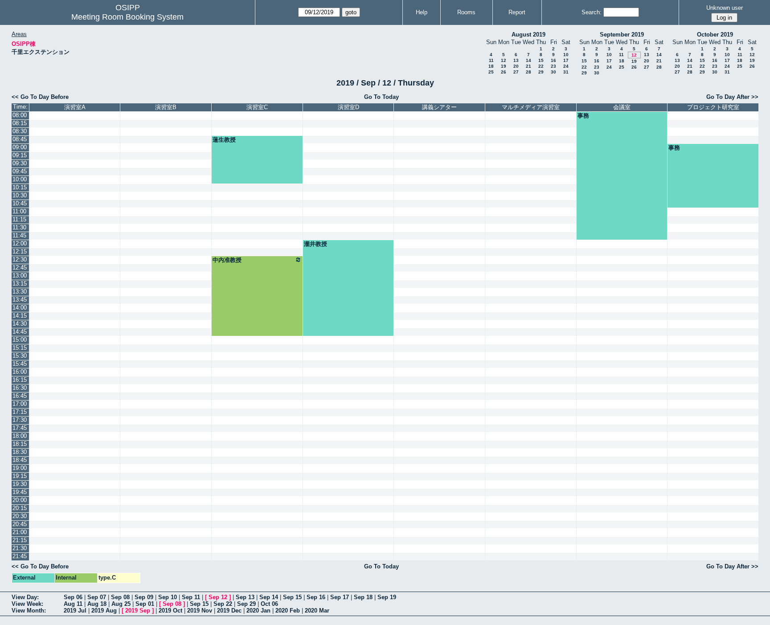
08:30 (19, 131)
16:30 (19, 387)
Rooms (466, 12)
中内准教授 (227, 260)
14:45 (19, 331)
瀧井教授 (315, 244)
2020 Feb (287, 610)
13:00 (19, 275)
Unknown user (724, 7)
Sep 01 (144, 603)
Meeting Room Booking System (127, 16)
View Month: (29, 610)
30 (553, 71)
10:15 (19, 187)
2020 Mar (317, 610)
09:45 (19, 171)
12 (503, 60)
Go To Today (381, 97)
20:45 (19, 524)
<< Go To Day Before (40, 97)
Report (516, 12)
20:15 (19, 508)
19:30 (19, 484)
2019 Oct (170, 610)
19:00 (19, 468)
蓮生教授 (224, 139)
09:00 (19, 147)
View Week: (27, 603)
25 (491, 71)
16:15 (19, 379)
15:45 (19, 363)
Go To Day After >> (732, 97)
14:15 (19, 315)
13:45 (19, 299)
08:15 (19, 123)
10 (566, 54)
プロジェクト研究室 (713, 107)
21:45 (19, 556)
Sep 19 (386, 597)
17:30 (19, 420)
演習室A (75, 107)
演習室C (257, 107)
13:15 (19, 283)
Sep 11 (191, 597)
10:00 (19, 179)
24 (566, 66)
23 (553, 66)
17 (566, 60)
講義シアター (439, 107)
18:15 (19, 444)
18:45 (19, 460)
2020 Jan (258, 610)
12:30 (19, 259)
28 (528, 71)
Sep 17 (339, 597)
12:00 (19, 243)
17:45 (19, 428)
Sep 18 (363, 597)
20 (516, 66)
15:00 (19, 339)
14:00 (19, 307)
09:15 (19, 155)
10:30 (19, 195)
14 (528, 60)
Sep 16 (316, 597)
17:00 (19, 403)
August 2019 (528, 34)
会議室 (622, 107)
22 (541, 66)
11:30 (19, 227)
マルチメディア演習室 (531, 107)
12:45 (19, 267)
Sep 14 (268, 597)
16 (553, 60)
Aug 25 (121, 603)
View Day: (25, 597)
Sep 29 (246, 603)
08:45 (19, 139)
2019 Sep (137, 610)
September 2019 (622, 34)
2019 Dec (229, 610)
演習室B (165, 107)
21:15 (19, 540)
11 (491, 60)
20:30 (19, 516)
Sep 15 (292, 597)
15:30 (19, 355)
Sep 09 (144, 597)
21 (528, 66)
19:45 (19, 492)
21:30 (19, 548)
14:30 (19, 323)
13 (516, 60)
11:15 (19, 219)
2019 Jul (75, 610)
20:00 (19, 500)
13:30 (19, 291)
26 (503, 71)
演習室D (348, 107)
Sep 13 (245, 597)
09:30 (19, 163)
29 (541, 71)
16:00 (19, 371)
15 (541, 60)
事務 (583, 115)
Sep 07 (96, 597)
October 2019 (715, 34)
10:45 (19, 203)
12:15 (19, 251)
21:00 (19, 532)
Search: (592, 12)
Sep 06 (73, 597)
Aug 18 (96, 603)
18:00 (19, 436)
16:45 (19, 395)
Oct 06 (269, 603)
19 (503, 66)
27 (516, 71)
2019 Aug (104, 610)
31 (566, 71)
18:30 (19, 452)
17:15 (19, 411)
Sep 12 (218, 597)
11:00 (19, 211)
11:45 (19, 235)
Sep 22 (222, 603)
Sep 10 (167, 597)
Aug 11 (73, 603)
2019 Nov (199, 610)
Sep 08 (120, 597)
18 (491, 66)
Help (421, 12)
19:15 (19, 476)
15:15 (19, 347)
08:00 (19, 115)
